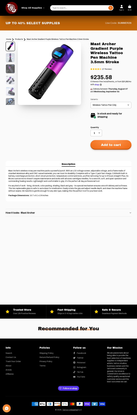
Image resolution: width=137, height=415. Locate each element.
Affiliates (10, 374)
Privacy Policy (45, 361)
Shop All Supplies (31, 8)
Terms (42, 365)
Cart (129, 8)
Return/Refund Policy (49, 357)
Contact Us (11, 357)
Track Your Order (13, 361)
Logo (12, 8)
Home (8, 39)
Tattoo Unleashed (70, 410)
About (8, 365)
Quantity (94, 127)
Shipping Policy (46, 353)
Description (68, 164)
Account (121, 8)
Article (9, 370)
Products (19, 39)
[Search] (110, 8)
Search (9, 353)
